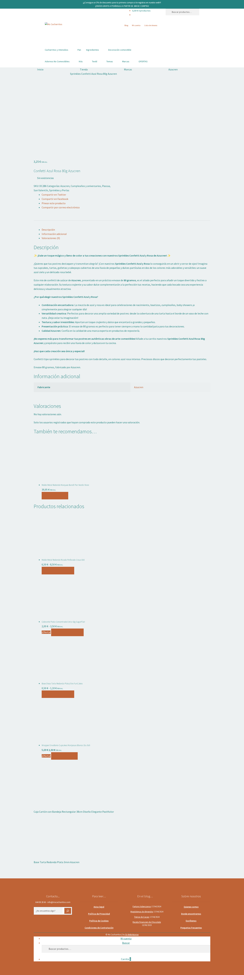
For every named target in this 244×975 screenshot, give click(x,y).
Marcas (125, 61)
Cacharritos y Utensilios (56, 49)
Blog (126, 25)
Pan (79, 49)
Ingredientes (92, 49)
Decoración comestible (119, 49)
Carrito (126, 959)
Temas (109, 61)
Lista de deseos (150, 25)
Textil (94, 61)
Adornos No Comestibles (57, 61)
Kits (81, 61)
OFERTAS (143, 61)
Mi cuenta (136, 25)
